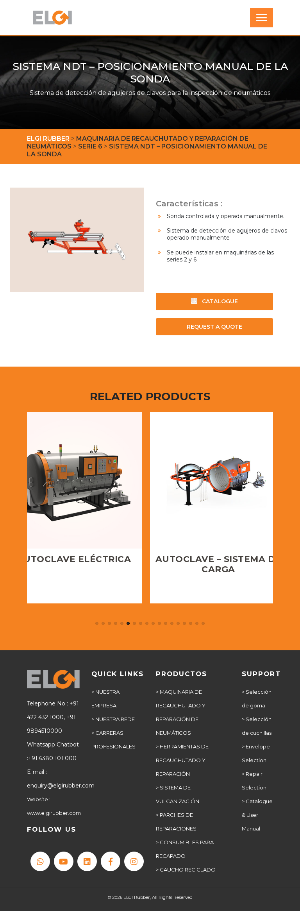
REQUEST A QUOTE (214, 326)
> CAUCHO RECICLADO (186, 869)
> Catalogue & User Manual (257, 815)
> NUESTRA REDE (113, 719)
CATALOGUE (219, 301)
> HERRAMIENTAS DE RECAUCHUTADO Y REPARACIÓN (182, 760)
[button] (96, 623)
